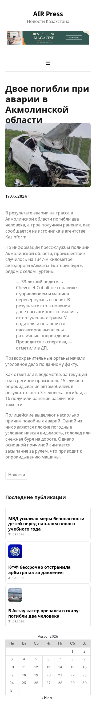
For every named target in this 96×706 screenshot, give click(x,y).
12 (36, 667)
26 (36, 682)
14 (60, 667)
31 (12, 690)
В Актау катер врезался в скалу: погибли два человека (44, 613)
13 (48, 667)
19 (36, 675)
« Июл (46, 697)
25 (24, 682)
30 (84, 682)
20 (48, 675)
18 (24, 675)
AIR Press (48, 13)
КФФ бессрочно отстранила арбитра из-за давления (39, 570)
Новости (16, 475)
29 (72, 682)
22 (72, 675)
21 (60, 675)
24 (12, 682)
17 (12, 675)
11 (24, 667)
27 (48, 682)
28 (60, 682)
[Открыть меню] (48, 63)
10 (12, 667)
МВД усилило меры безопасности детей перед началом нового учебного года (46, 524)
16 (85, 667)
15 (72, 667)
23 (84, 675)
